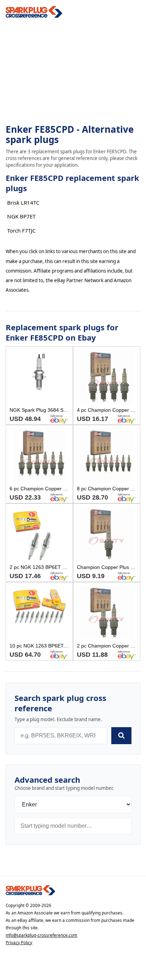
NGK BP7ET (21, 216)
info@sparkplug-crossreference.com (41, 935)
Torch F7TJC (21, 230)
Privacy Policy (19, 942)
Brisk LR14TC (23, 202)
